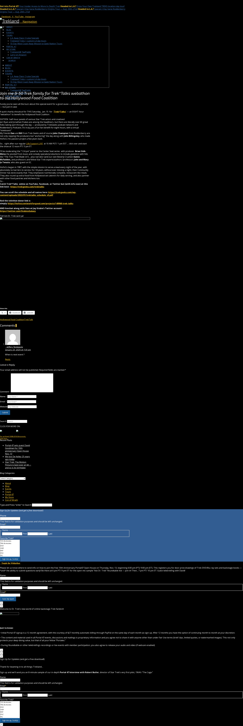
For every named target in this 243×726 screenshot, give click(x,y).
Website (4, 406)
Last (50, 533)
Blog (7, 486)
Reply (8, 359)
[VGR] (10, 548)
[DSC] (10, 553)
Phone (3, 515)
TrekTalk (28, 319)
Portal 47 (9, 494)
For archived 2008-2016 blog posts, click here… (13, 437)
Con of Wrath (11, 500)
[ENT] (10, 550)
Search (3, 421)
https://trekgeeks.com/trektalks (27, 186)
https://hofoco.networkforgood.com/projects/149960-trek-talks (40, 203)
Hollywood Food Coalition (12, 319)
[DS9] (10, 546)
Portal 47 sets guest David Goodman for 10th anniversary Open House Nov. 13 (17, 449)
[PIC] (10, 555)
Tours (8, 491)
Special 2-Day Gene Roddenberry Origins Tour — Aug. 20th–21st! (39, 9)
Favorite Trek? (7, 538)
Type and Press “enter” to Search (15, 504)
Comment (5, 391)
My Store (9, 497)
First (25, 533)
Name (3, 396)
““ (59, 111)
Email (3, 401)
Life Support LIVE (34, 143)
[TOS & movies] (10, 541)
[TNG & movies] (10, 543)
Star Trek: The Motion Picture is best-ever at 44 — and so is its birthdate (18, 465)
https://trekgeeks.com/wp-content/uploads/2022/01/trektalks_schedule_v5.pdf (38, 194)
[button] (28, 21)
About (8, 483)
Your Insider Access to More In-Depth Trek (30, 6)
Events (8, 489)
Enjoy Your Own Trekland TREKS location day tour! (92, 6)
